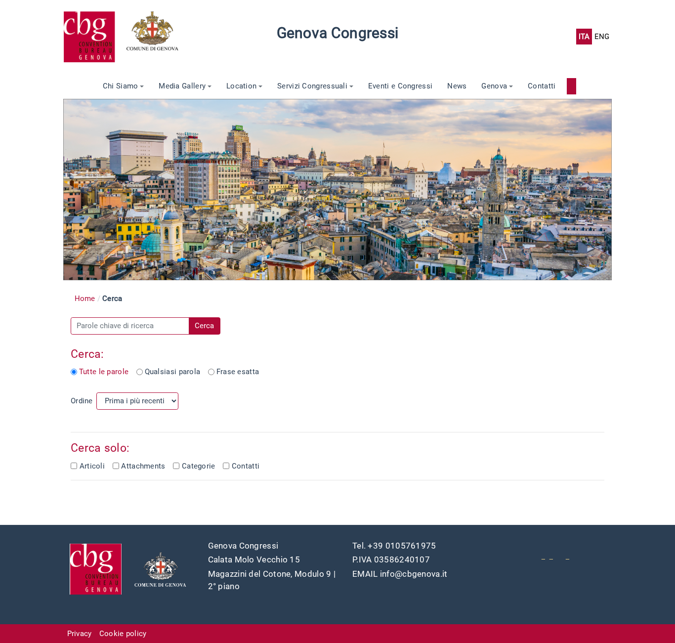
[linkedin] (551, 555)
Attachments (143, 466)
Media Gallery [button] (182, 86)
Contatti (541, 86)
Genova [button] (494, 86)
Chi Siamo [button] (120, 86)
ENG (602, 36)
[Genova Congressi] (95, 36)
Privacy (79, 633)
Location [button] (241, 86)
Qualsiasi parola (173, 371)
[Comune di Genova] (158, 36)
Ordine (82, 400)
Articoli (92, 466)
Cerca (204, 325)
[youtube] (543, 555)
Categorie (198, 466)
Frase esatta (237, 371)
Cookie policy (123, 633)
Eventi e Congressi (400, 86)
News (456, 86)
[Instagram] (567, 555)
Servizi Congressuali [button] (312, 86)
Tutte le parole (103, 371)
